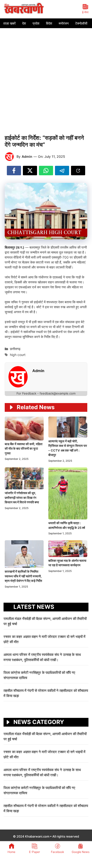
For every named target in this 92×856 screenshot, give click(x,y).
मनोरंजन (64, 23)
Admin (27, 156)
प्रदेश (36, 23)
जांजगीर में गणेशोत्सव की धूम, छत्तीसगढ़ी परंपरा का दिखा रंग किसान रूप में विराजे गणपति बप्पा (22, 497)
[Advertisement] (46, 77)
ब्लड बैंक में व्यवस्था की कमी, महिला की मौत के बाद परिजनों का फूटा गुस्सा (23, 448)
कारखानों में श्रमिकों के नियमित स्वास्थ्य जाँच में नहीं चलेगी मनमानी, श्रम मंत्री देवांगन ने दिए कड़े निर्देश (23, 576)
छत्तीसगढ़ (15, 349)
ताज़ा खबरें (9, 23)
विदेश (49, 23)
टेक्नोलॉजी (81, 23)
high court (17, 355)
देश (24, 23)
